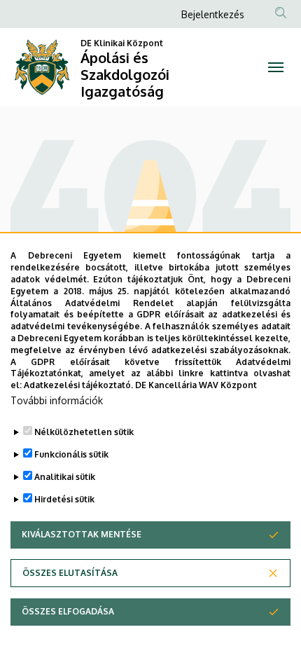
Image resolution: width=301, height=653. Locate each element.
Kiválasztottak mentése (81, 534)
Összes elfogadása (68, 611)
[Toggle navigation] (276, 67)
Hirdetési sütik (64, 499)
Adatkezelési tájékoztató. (78, 385)
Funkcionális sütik (71, 454)
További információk (56, 400)
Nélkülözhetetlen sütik (84, 432)
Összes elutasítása (70, 573)
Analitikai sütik (64, 477)
